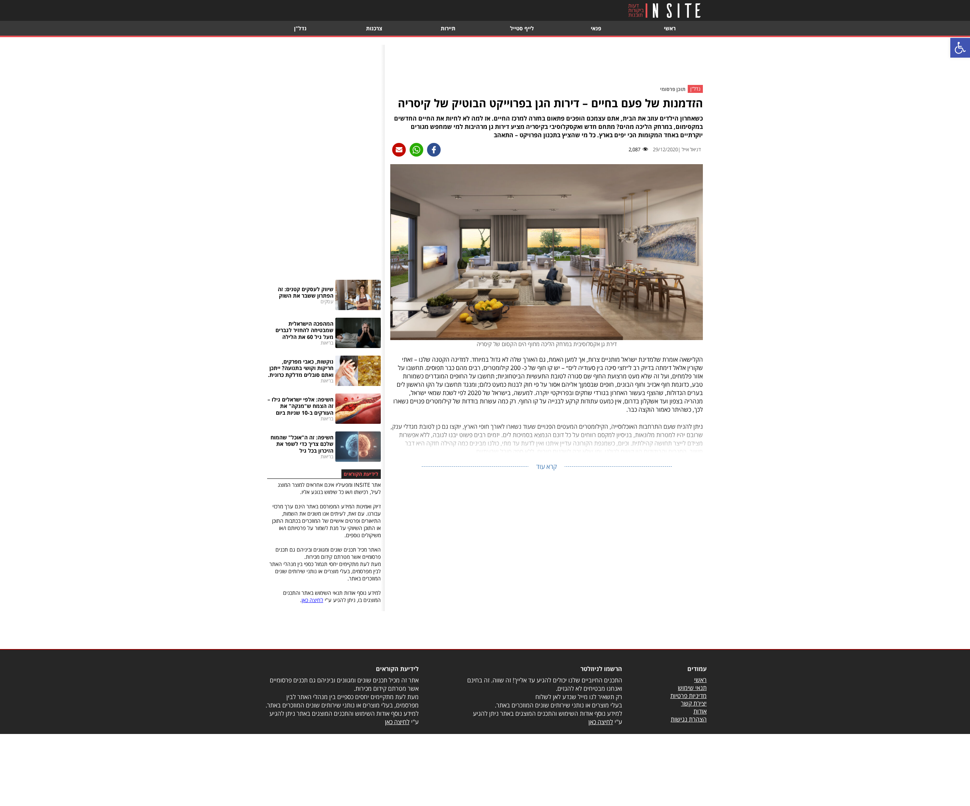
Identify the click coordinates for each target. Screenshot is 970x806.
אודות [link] (700, 711)
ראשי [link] (670, 28)
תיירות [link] (448, 28)
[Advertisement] (547, 62)
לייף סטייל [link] (522, 28)
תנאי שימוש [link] (692, 688)
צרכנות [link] (374, 28)
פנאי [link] (596, 28)
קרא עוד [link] (546, 466)
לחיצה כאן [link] (312, 600)
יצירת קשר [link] (694, 703)
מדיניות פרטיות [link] (688, 696)
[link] (960, 48)
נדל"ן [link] (300, 28)
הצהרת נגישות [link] (689, 719)
